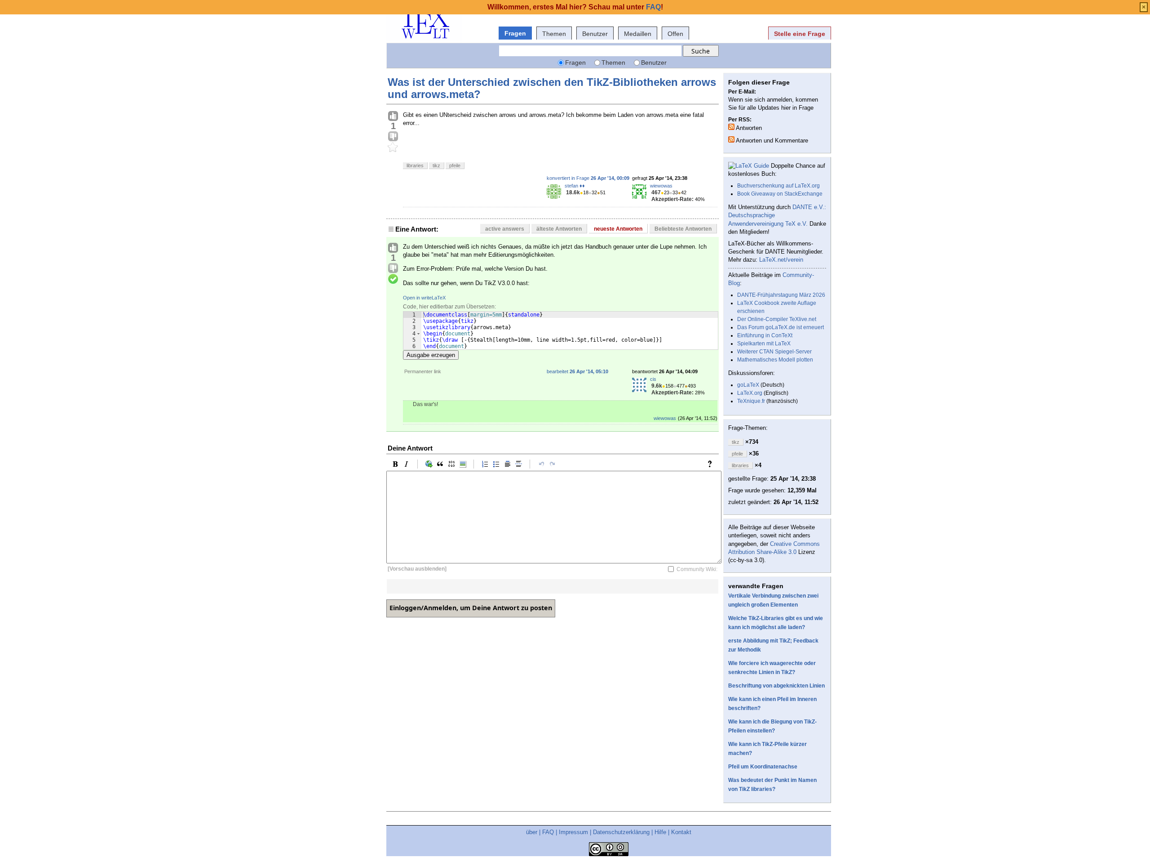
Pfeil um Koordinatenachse (762, 767)
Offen (675, 33)
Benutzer (595, 33)
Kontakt (681, 832)
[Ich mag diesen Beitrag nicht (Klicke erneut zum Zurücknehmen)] (393, 136)
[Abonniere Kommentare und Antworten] (731, 139)
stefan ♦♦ (575, 185)
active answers (504, 229)
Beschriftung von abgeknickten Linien (776, 686)
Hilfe (660, 832)
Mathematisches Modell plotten (775, 360)
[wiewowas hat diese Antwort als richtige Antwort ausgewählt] (393, 279)
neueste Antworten (618, 229)
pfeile (454, 165)
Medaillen (637, 33)
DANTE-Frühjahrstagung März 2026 (781, 295)
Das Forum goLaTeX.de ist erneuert (780, 327)
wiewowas (661, 185)
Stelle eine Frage (799, 33)
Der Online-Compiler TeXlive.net (776, 319)
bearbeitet (577, 371)
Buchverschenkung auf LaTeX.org (778, 186)
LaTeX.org (749, 393)
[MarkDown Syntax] (712, 464)
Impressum (573, 832)
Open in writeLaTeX (424, 297)
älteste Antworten (559, 229)
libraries (415, 165)
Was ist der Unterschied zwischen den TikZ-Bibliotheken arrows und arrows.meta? (552, 88)
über (531, 832)
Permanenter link (422, 371)
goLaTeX (748, 385)
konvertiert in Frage (588, 178)
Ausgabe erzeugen (431, 355)
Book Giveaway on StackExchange (780, 194)
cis (653, 379)
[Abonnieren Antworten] (731, 127)
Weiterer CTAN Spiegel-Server (774, 351)
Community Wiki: (697, 569)
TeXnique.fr (751, 401)
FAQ (548, 832)
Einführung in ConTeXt (764, 335)
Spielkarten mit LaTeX (764, 343)
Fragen (515, 33)
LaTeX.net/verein (781, 259)
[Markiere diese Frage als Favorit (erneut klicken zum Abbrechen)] (393, 147)
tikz (436, 165)
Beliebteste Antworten (683, 229)
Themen (554, 33)
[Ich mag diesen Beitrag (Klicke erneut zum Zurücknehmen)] (393, 116)
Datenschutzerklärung (621, 832)
